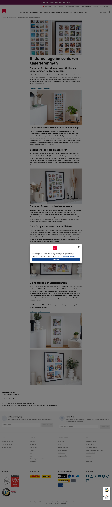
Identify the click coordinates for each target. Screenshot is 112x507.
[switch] (106, 498)
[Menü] (109, 488)
